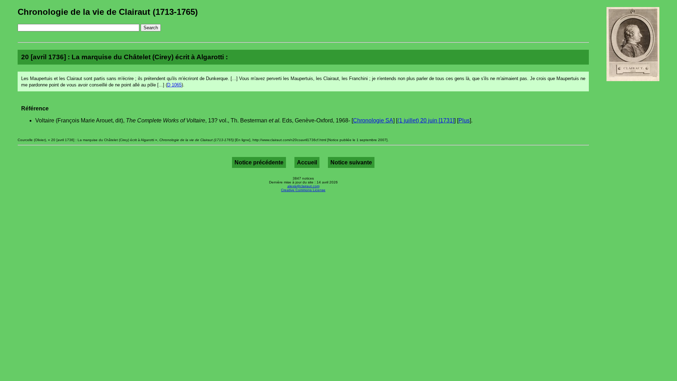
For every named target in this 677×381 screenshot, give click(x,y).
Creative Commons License (303, 190)
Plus (464, 120)
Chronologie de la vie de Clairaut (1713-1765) (108, 12)
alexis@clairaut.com (303, 186)
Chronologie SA (373, 120)
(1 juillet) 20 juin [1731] (425, 120)
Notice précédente (258, 162)
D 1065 (174, 84)
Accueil (307, 162)
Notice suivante (351, 162)
